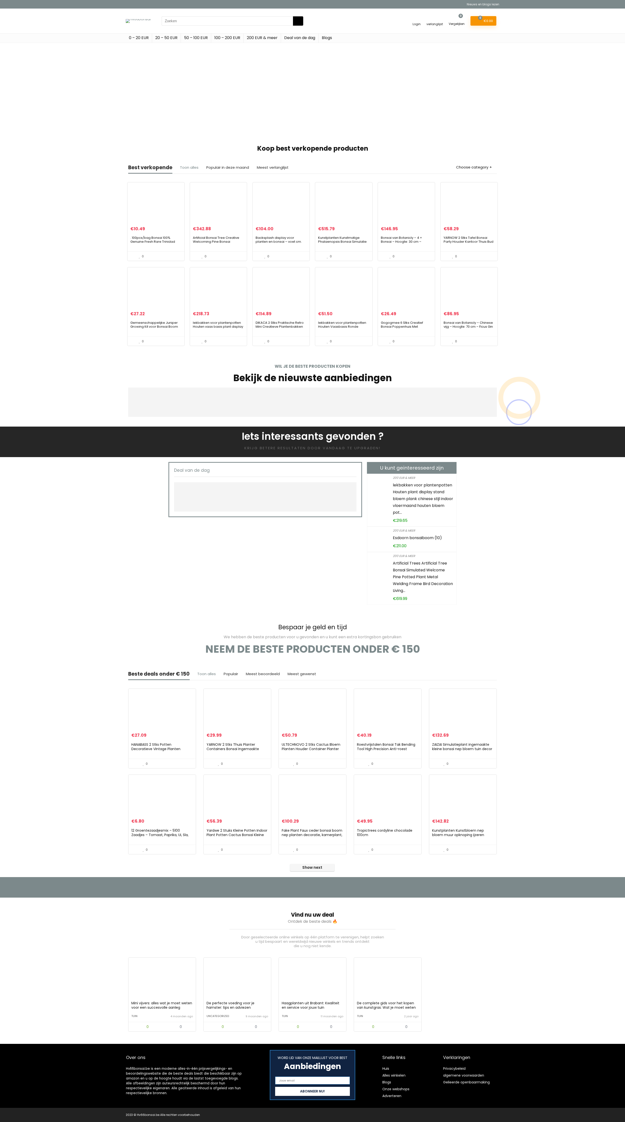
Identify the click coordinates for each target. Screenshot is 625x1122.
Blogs (327, 38)
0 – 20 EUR (139, 38)
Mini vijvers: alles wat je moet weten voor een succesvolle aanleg (161, 1005)
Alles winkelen (394, 1075)
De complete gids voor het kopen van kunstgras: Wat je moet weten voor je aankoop (386, 1007)
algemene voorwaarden (463, 1075)
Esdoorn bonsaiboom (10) (417, 538)
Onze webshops (395, 1089)
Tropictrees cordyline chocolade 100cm (384, 832)
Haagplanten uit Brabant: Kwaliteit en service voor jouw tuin (310, 1005)
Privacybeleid (454, 1068)
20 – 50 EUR (166, 38)
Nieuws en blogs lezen (483, 4)
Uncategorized (218, 1016)
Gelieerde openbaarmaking (466, 1082)
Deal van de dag (299, 38)
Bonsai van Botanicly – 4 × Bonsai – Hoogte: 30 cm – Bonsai (401, 241)
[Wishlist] (434, 19)
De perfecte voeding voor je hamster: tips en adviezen (230, 1005)
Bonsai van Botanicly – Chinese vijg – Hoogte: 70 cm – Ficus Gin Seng (468, 326)
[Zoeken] (298, 21)
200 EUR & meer (262, 38)
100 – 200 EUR (227, 38)
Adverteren (391, 1095)
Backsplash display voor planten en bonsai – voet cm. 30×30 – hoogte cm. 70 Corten (279, 241)
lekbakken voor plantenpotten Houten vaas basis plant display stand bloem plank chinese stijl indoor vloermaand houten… (218, 328)
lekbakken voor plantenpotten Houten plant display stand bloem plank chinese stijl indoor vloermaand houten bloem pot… (423, 498)
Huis (385, 1068)
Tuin (134, 1016)
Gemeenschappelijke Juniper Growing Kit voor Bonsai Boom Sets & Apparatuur (154, 326)
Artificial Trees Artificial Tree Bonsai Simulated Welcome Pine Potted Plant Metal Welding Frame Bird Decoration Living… (423, 576)
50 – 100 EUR (196, 38)
